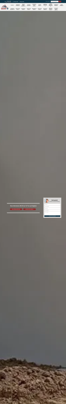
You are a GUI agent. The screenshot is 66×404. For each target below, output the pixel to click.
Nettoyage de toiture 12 (23, 9)
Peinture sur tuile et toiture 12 (34, 5)
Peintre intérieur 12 (61, 5)
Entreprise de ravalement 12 (12, 9)
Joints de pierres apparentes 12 (23, 5)
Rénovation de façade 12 (18, 9)
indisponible (16, 1)
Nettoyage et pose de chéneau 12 (56, 9)
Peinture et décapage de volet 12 (50, 9)
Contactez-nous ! (29, 209)
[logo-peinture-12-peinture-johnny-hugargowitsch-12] (5, 7)
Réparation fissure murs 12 (45, 5)
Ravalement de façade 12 (34, 9)
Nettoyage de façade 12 (40, 9)
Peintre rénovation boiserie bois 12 (50, 5)
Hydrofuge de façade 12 (29, 9)
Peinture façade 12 (39, 5)
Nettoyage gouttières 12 (29, 5)
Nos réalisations (16, 209)
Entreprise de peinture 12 (56, 5)
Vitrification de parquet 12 (18, 5)
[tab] (33, 202)
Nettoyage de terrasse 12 (45, 9)
